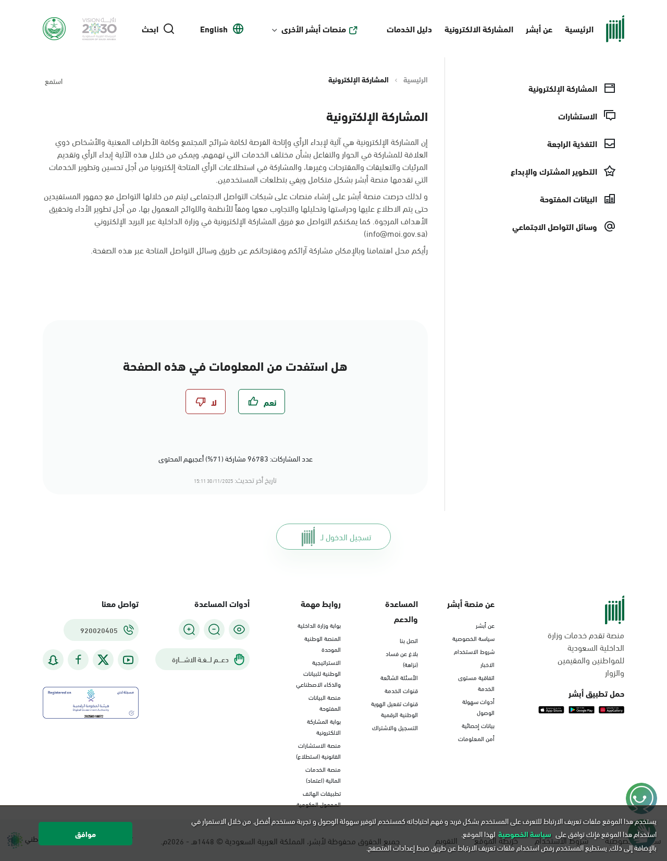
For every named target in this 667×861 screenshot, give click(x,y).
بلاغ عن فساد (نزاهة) (402, 658)
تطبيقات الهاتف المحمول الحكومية (319, 798)
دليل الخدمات (409, 28)
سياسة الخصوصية (473, 638)
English (214, 28)
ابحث (150, 28)
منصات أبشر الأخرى (313, 28)
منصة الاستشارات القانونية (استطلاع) (318, 750)
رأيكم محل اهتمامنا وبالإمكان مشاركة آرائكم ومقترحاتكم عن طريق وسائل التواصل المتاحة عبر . (259, 250)
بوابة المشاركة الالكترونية (324, 726)
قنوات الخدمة (401, 690)
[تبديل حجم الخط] (214, 629)
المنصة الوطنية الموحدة (322, 643)
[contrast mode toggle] (239, 629)
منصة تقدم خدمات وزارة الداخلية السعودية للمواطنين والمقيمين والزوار (586, 653)
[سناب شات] (53, 659)
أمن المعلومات (476, 738)
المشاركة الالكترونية (478, 28)
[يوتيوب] (128, 659)
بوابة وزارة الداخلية (319, 624)
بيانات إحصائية (478, 725)
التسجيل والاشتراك (395, 727)
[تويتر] (103, 659)
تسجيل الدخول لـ (345, 536)
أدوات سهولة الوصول (478, 706)
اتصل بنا (409, 640)
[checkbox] (261, 401)
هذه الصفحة (112, 249)
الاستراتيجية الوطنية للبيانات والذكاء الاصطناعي (318, 672)
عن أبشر (539, 28)
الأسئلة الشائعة (399, 677)
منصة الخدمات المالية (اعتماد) (323, 774)
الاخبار (487, 664)
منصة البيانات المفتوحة (324, 702)
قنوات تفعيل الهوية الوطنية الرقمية (394, 708)
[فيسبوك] (78, 659)
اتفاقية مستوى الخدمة (476, 682)
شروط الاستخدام (474, 651)
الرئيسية (579, 28)
